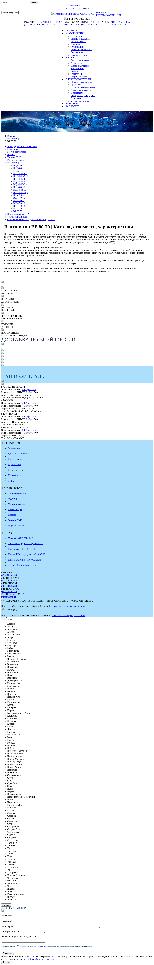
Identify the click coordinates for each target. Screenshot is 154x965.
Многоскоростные (80, 101)
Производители (16, 470)
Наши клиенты (78, 41)
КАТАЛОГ (71, 57)
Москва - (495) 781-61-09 (20, 538)
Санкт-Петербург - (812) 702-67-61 (25, 543)
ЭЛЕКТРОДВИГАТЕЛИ (78, 79)
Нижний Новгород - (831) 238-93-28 (26, 554)
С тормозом (77, 92)
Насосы (74, 71)
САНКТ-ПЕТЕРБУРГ (52, 22)
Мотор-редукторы (80, 65)
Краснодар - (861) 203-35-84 (22, 549)
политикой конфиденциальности (37, 959)
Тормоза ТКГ (77, 74)
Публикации (77, 47)
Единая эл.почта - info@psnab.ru (24, 559)
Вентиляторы (77, 68)
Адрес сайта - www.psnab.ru (22, 565)
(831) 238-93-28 (89, 24)
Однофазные (77, 98)
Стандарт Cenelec (79, 55)
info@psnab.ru (29, 389)
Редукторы (76, 63)
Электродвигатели (80, 60)
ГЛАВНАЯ (71, 30)
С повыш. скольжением (83, 87)
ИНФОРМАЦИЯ (74, 33)
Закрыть (6, 905)
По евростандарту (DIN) (83, 95)
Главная (11, 136)
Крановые (76, 84)
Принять (6, 962)
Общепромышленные (82, 82)
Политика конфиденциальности (68, 606)
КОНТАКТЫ (72, 103)
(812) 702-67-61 (49, 24)
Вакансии (76, 44)
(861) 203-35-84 (72, 24)
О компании (77, 36)
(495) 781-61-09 (32, 24)
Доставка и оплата (17, 453)
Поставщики (77, 52)
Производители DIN (81, 49)
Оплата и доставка (80, 38)
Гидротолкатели (79, 76)
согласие (41, 946)
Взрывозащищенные (81, 90)
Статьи (11, 480)
